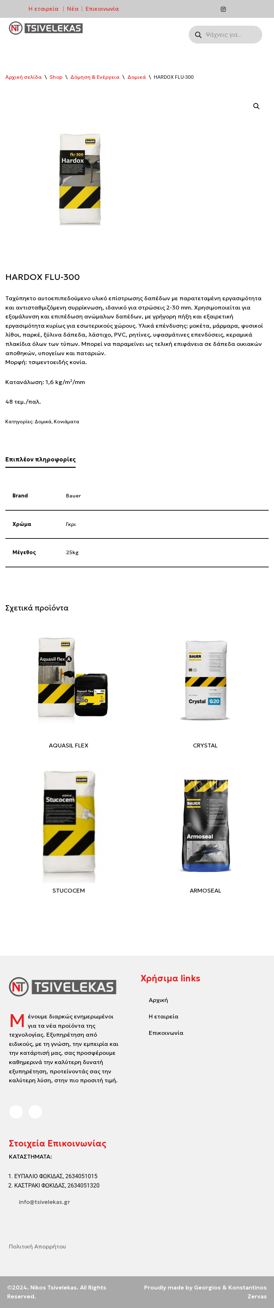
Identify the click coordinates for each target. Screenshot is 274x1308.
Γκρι (71, 524)
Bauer (73, 495)
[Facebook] (208, 9)
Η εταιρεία (44, 8)
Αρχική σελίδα (23, 77)
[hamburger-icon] (169, 28)
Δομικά (136, 77)
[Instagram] (223, 9)
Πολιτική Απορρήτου (37, 1246)
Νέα (72, 8)
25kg (72, 552)
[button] (256, 106)
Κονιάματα (66, 422)
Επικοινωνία (102, 8)
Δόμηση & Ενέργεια (95, 77)
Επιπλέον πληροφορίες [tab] (40, 459)
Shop (56, 77)
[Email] (238, 9)
